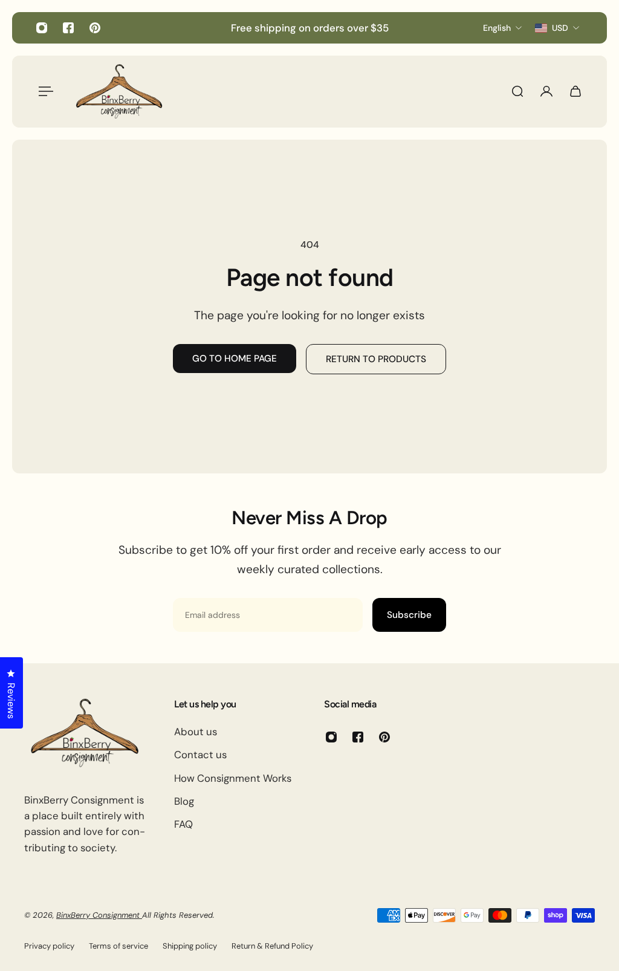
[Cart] (575, 91)
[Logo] (119, 91)
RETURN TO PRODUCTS (376, 359)
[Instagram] (41, 28)
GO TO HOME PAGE (234, 358)
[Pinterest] (95, 28)
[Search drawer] (517, 91)
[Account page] (546, 91)
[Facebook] (68, 28)
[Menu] (43, 91)
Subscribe (409, 615)
